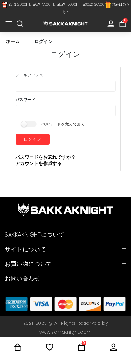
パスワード (26, 99)
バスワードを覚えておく (63, 124)
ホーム (13, 41)
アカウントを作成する (39, 163)
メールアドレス (30, 75)
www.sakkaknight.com (65, 332)
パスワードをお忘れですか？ (46, 157)
